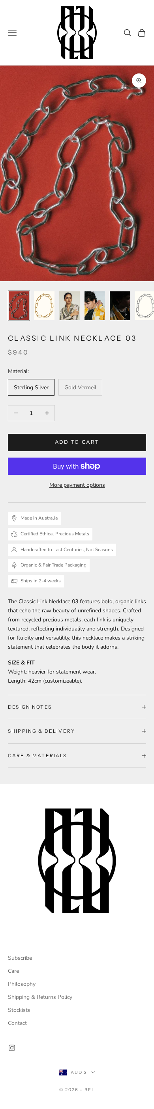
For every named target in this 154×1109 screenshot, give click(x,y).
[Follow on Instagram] (12, 1048)
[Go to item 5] (120, 306)
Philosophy (22, 984)
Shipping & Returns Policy (40, 997)
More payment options (77, 485)
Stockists (19, 1010)
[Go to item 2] (44, 306)
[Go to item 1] (19, 306)
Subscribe (20, 958)
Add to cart (77, 442)
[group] (77, 861)
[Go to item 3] (69, 306)
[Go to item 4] (95, 306)
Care (13, 971)
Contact (17, 1023)
